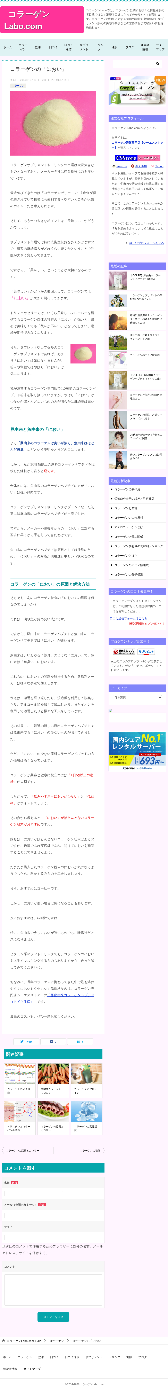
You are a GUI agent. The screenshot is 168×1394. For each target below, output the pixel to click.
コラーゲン (23, 47)
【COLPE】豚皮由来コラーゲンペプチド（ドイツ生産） (146, 377)
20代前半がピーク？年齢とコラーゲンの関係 (146, 436)
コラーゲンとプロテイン (85, 1091)
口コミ (53, 47)
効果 (38, 47)
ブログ (130, 47)
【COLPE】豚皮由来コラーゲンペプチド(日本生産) (145, 277)
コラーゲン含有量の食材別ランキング (138, 546)
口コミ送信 (68, 47)
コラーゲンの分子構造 (18, 1091)
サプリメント (84, 47)
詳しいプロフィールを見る (146, 243)
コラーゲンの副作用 (127, 489)
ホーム (7, 47)
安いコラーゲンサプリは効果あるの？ (146, 456)
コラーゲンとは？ (125, 555)
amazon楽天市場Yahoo (140, 166)
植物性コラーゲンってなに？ (52, 1091)
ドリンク (99, 47)
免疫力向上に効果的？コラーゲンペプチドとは (146, 337)
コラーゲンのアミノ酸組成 (145, 355)
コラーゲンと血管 (125, 508)
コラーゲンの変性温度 (85, 1128)
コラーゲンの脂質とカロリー (52, 1128)
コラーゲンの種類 (90, 1150)
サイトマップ (160, 47)
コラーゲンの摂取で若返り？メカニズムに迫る (146, 416)
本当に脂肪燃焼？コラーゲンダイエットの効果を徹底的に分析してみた (146, 319)
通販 (114, 47)
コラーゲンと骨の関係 (128, 536)
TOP (24, 1340)
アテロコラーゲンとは (128, 527)
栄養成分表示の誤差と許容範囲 (134, 498)
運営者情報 (145, 47)
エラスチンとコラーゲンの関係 (18, 1128)
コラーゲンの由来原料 (128, 517)
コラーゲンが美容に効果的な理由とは (146, 396)
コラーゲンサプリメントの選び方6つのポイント (146, 297)
